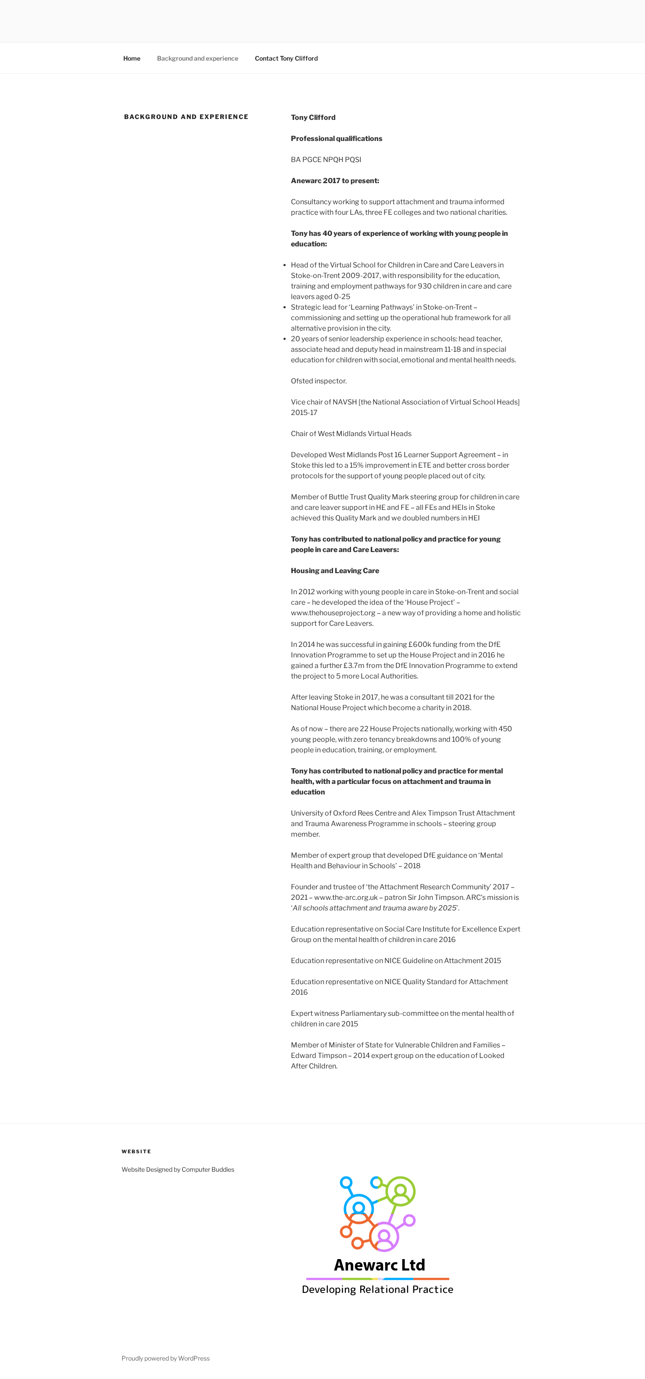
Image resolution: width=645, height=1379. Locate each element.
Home (131, 58)
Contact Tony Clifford (286, 58)
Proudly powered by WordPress (166, 1358)
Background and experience (197, 58)
